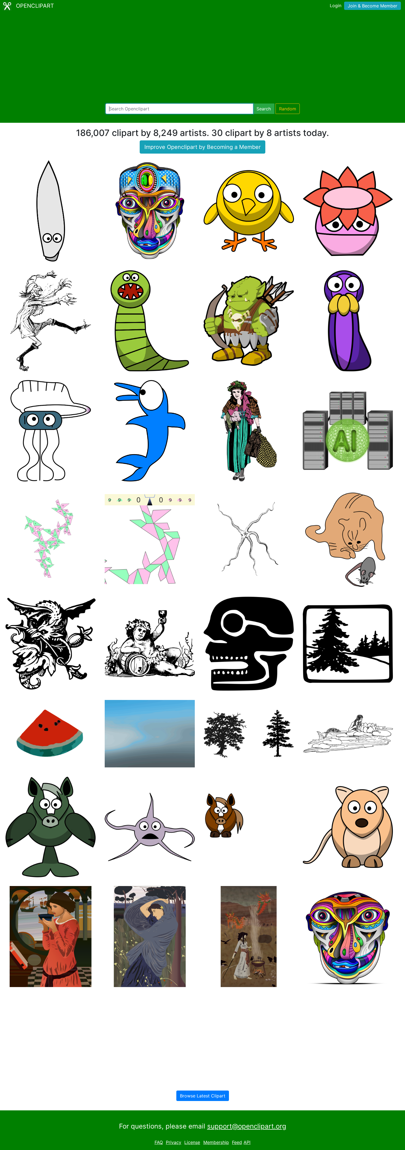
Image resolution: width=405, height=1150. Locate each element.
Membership (216, 1142)
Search (263, 108)
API (247, 1142)
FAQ (159, 1142)
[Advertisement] (202, 57)
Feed (237, 1142)
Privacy (173, 1142)
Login (335, 5)
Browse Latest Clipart (202, 1096)
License (192, 1142)
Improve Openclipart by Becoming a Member (202, 147)
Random (287, 108)
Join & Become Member (372, 6)
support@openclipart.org (246, 1126)
